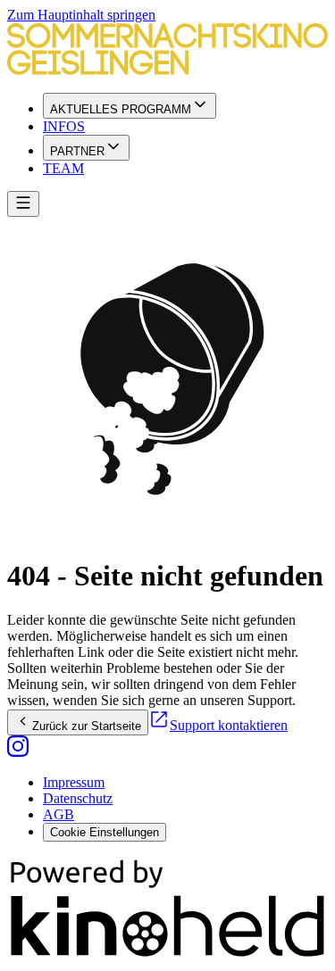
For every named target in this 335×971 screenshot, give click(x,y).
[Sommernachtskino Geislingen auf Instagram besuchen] (18, 751)
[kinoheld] (167, 955)
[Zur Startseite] (167, 51)
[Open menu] (23, 204)
